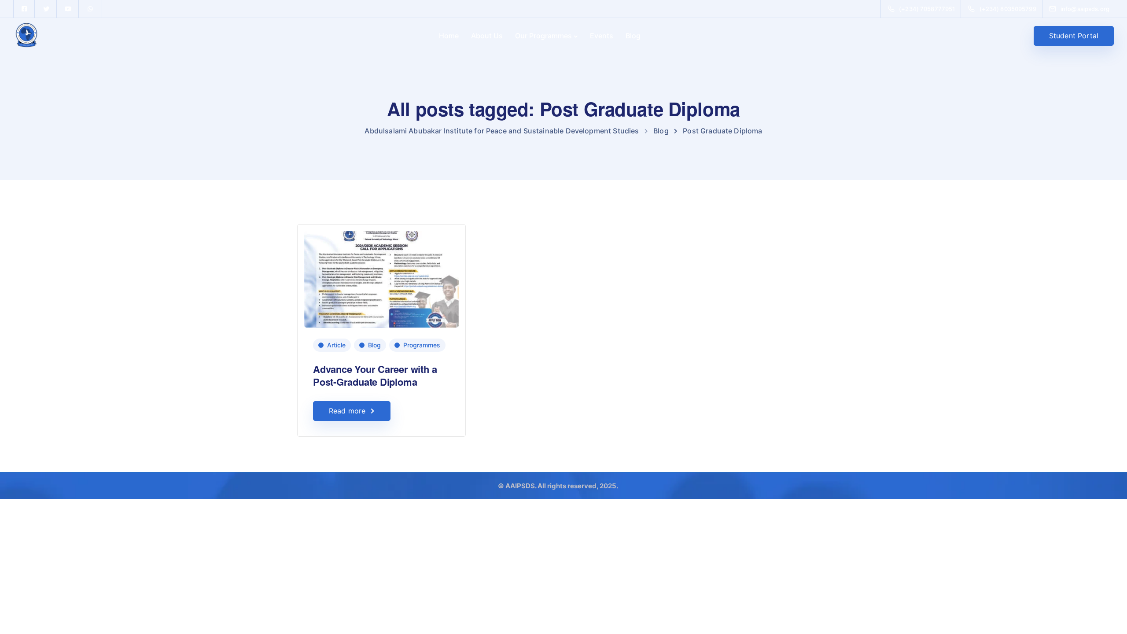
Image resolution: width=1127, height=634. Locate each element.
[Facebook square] (24, 9)
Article (336, 345)
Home (449, 35)
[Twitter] (46, 9)
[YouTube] (68, 9)
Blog (633, 35)
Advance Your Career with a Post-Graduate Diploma (375, 375)
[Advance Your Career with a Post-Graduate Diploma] (381, 275)
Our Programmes (543, 35)
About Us (487, 35)
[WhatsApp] (90, 9)
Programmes (421, 345)
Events (601, 35)
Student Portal (1073, 35)
